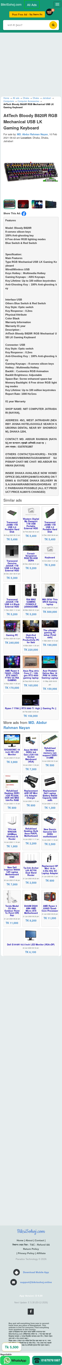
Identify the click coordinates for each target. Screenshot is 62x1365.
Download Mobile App (36, 1272)
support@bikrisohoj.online (36, 1282)
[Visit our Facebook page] (31, 1312)
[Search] (53, 25)
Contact (39, 1240)
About (29, 1240)
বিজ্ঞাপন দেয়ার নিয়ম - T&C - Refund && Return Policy (31, 1246)
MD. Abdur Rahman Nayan (32, 134)
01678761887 (50, 1360)
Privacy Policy (26, 1253)
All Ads (32, 4)
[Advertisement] (31, 63)
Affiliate (41, 1253)
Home (20, 1240)
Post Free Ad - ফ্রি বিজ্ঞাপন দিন (27, 14)
